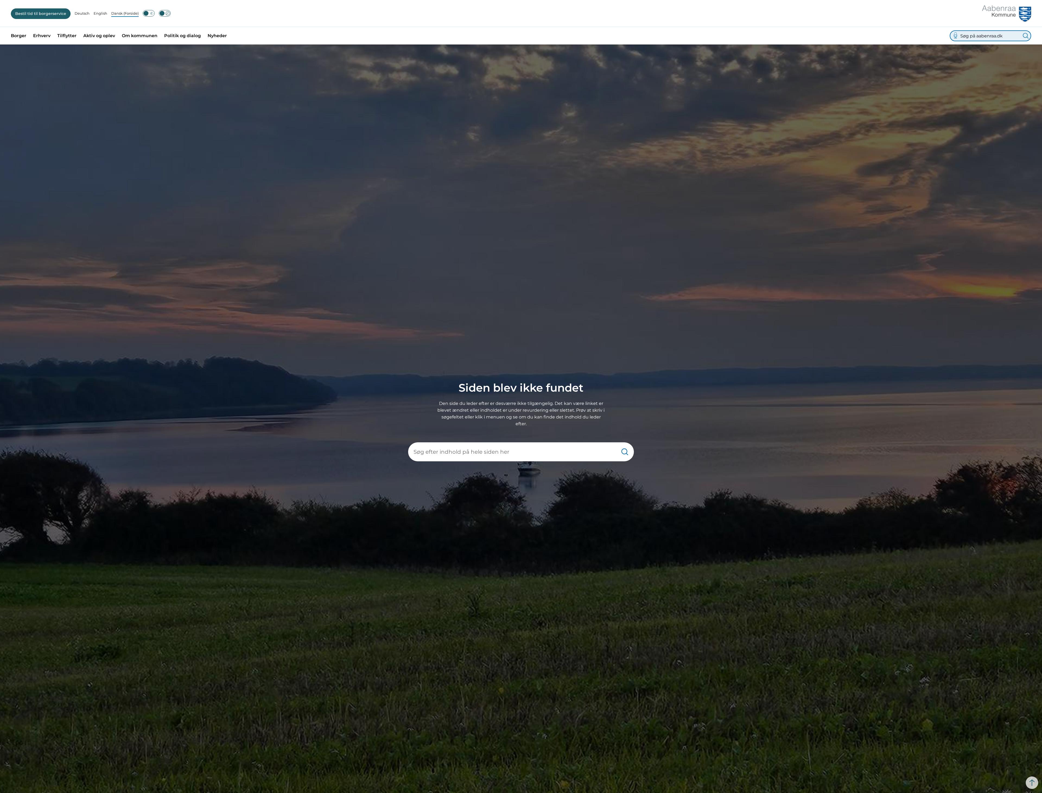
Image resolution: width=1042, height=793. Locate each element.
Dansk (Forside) (125, 13)
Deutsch (82, 13)
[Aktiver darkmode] (149, 13)
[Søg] (1025, 35)
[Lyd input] (955, 35)
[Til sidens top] (1032, 783)
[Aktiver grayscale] (165, 13)
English (100, 13)
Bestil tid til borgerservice (40, 13)
